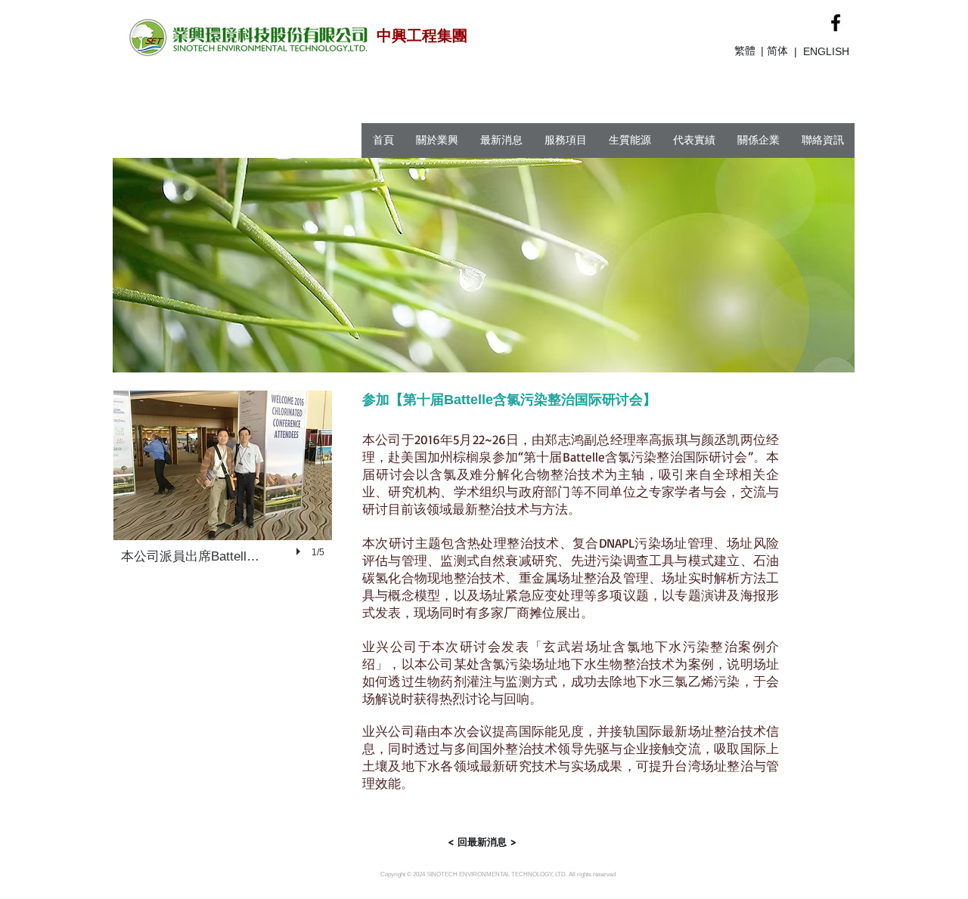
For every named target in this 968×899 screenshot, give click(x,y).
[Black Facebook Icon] (835, 22)
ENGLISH (826, 51)
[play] (300, 551)
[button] (222, 492)
